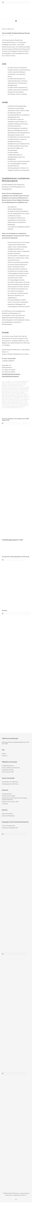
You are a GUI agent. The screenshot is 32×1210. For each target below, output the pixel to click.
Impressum (4, 755)
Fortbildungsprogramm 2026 (12, 540)
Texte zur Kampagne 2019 (8, 825)
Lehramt (14, 393)
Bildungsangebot (25, 381)
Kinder (27, 389)
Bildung (20, 381)
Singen (12, 403)
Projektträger (13, 400)
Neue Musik (14, 397)
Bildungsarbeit (4, 382)
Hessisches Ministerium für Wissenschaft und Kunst (20, 388)
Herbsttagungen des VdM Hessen (10, 784)
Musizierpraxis (8, 397)
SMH (14, 403)
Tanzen (11, 404)
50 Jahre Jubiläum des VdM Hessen (11, 767)
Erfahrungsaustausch (6, 385)
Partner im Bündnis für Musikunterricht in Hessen (11, 399)
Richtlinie (17, 402)
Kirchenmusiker (11, 391)
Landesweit (10, 393)
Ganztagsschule (12, 386)
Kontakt (26, 391)
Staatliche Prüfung (19, 403)
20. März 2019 (4, 35)
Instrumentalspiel (22, 389)
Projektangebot (4, 400)
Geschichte (22, 386)
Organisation (25, 397)
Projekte (9, 400)
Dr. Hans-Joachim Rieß (22, 384)
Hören (3, 389)
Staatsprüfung (25, 403)
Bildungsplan (18, 382)
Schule (21, 402)
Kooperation (4, 392)
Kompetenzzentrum (17, 391)
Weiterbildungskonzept (15, 407)
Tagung (7, 404)
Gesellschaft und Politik (7, 769)
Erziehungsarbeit (13, 385)
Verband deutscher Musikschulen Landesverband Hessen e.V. (16, 406)
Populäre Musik (26, 399)
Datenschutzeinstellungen (8, 815)
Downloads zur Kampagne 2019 (10, 827)
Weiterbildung (8, 407)
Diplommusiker (4, 384)
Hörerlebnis (12, 389)
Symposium (4, 404)
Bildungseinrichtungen (12, 382)
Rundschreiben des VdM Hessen (10, 781)
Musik (22, 393)
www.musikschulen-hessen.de (10, 376)
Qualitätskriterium (5, 402)
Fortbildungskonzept (5, 386)
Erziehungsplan (19, 385)
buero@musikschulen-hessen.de (11, 374)
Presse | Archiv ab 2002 (8, 771)
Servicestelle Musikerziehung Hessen (16, 33)
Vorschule (3, 407)
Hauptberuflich (4, 388)
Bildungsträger (24, 382)
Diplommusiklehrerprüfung (12, 384)
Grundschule (26, 386)
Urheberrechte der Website (8, 796)
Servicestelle (8, 381)
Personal (21, 399)
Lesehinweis (5, 803)
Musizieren (4, 397)
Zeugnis (21, 407)
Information (17, 389)
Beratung (17, 381)
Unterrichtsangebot (22, 404)
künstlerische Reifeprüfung (11, 392)
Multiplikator (18, 393)
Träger (14, 404)
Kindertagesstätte (5, 391)
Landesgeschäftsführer (21, 392)
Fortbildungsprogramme (8, 765)
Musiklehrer (21, 396)
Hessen (9, 388)
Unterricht (17, 404)
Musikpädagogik (27, 396)
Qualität (17, 400)
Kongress (23, 391)
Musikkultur (17, 396)
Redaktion (11, 35)
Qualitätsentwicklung (23, 400)
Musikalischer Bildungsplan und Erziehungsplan (14, 395)
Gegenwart (18, 386)
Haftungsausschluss (7, 793)
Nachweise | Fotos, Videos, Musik (10, 801)
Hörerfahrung (7, 389)
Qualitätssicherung (12, 402)
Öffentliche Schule (19, 397)
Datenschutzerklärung (7, 813)
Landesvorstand (5, 393)
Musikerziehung (11, 396)
